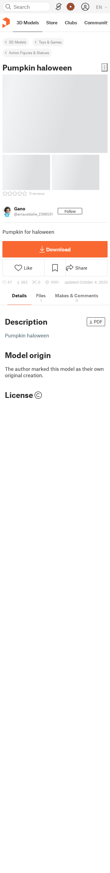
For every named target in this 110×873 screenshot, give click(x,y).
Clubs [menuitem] (71, 22)
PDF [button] (98, 321)
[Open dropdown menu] (104, 67)
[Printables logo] (6, 22)
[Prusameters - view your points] (71, 7)
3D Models (17, 42)
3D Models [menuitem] (27, 22)
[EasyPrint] (58, 7)
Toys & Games (50, 42)
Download (58, 249)
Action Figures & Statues (29, 52)
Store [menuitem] (51, 22)
